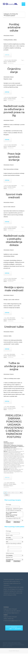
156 (20, 492)
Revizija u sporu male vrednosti (14, 289)
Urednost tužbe (14, 326)
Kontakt (4, 644)
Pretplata (5, 643)
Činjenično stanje (14, 70)
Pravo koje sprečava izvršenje (14, 156)
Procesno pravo (8, 485)
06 (7, 60)
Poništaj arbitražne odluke (14, 27)
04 (5, 318)
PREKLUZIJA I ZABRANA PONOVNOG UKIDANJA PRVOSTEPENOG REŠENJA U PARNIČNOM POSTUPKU (14, 426)
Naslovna (5, 642)
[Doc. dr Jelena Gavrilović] (14, 512)
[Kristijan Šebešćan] (14, 516)
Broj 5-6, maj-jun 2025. (7, 646)
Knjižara (20, 643)
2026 (9, 60)
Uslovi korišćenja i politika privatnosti (15, 644)
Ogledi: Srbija (12, 484)
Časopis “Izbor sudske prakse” (14, 642)
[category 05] (14, 513)
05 (5, 60)
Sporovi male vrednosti (14, 196)
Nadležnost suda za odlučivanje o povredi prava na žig (14, 111)
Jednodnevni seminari (12, 643)
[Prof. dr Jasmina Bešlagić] (14, 515)
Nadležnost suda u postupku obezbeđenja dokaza (14, 240)
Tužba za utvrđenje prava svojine (14, 366)
